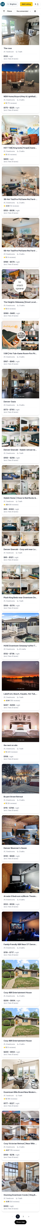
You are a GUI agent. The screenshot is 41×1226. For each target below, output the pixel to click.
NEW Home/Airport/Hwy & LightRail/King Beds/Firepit (20, 96)
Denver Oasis (10, 401)
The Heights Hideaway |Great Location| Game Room (20, 302)
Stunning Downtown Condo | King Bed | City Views (20, 1195)
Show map (20, 1222)
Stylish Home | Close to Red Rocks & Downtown (20, 498)
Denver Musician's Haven (15, 848)
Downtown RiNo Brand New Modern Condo (20, 1092)
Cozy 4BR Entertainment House (18, 992)
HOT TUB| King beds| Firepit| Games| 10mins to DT (20, 148)
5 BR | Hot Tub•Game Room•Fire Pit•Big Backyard (20, 353)
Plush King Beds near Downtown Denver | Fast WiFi (20, 597)
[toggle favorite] (37, 18)
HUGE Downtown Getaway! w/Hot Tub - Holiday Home (20, 646)
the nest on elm (10, 745)
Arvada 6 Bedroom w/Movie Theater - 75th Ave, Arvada (20, 896)
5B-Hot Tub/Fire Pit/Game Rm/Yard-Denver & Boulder (20, 250)
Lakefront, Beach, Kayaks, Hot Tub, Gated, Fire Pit (20, 694)
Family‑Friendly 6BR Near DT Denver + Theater (20, 944)
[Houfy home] (2, 4)
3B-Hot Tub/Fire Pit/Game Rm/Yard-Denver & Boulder (20, 199)
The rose (8, 48)
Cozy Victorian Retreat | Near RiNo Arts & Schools (20, 1143)
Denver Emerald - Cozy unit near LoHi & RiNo (20, 549)
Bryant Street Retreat (13, 797)
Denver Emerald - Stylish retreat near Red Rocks (20, 450)
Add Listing (26, 4)
